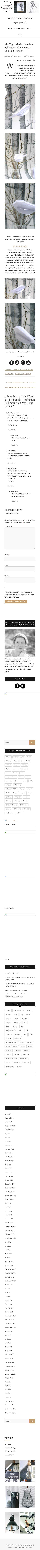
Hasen (8, 773)
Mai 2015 (8, 1389)
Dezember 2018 (10, 1226)
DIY (16, 373)
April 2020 (8, 1168)
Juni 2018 (8, 1246)
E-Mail (7, 565)
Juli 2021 (8, 1137)
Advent (8, 757)
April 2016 (8, 1347)
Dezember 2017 (10, 1269)
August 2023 (9, 1118)
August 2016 (9, 1331)
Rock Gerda (11, 413)
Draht (28, 761)
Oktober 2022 (9, 1129)
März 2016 (8, 1351)
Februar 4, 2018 (18, 56)
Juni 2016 (8, 1339)
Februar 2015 (9, 1401)
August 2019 (9, 1199)
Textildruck (23, 805)
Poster (22, 793)
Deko (15, 761)
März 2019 (8, 1215)
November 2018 (10, 1230)
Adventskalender (19, 757)
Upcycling (26, 809)
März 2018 (8, 1257)
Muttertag (18, 785)
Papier (30, 369)
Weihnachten (10, 813)
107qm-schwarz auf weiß (20, 20)
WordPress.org (9, 1455)
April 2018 (8, 1254)
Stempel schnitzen (11, 805)
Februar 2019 (9, 1219)
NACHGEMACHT (11, 789)
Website (7, 576)
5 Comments (30, 56)
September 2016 (10, 1327)
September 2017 (10, 1281)
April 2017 (8, 1300)
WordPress (28, 1547)
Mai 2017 (8, 1296)
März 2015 (8, 1397)
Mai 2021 (8, 1141)
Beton (29, 757)
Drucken (8, 765)
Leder (24, 781)
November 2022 (10, 1126)
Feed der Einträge (10, 1448)
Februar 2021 (9, 1149)
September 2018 (10, 1238)
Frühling (23, 369)
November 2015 (10, 1366)
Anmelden (8, 1444)
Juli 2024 (8, 1114)
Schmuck (8, 801)
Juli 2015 (8, 1382)
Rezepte (26, 797)
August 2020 (9, 1160)
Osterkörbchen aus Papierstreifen (16, 990)
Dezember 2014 (10, 1409)
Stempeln (26, 801)
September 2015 (10, 1374)
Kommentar (9, 526)
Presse (30, 793)
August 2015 (9, 1378)
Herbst (15, 773)
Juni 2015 (8, 1385)
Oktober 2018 (9, 1234)
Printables (9, 373)
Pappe (15, 793)
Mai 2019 (8, 1207)
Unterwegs (17, 809)
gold (25, 769)
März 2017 (8, 1304)
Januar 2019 (9, 1223)
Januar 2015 (9, 1405)
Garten (8, 769)
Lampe (17, 781)
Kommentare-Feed (10, 1451)
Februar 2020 (9, 1176)
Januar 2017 (9, 1312)
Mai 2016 (8, 1343)
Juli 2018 (8, 1242)
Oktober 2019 (9, 1192)
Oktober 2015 (9, 1370)
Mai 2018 (8, 1250)
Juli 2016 (8, 1335)
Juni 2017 (8, 1292)
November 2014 (10, 1413)
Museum (8, 785)
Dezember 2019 (10, 1184)
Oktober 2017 (9, 1277)
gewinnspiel (17, 769)
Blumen (8, 761)
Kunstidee (9, 781)
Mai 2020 (8, 1164)
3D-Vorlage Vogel (20, 246)
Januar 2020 (9, 1180)
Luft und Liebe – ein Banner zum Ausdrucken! (20, 383)
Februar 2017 (9, 1308)
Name (7, 554)
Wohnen (19, 813)
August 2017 (9, 1285)
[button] (11, 362)
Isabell (8, 56)
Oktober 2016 (9, 1323)
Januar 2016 (9, 1358)
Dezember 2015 (10, 1362)
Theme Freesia (12, 1547)
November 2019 (10, 1188)
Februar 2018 (9, 1261)
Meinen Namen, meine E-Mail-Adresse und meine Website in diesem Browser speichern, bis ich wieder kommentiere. (20, 594)
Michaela (11, 468)
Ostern (29, 789)
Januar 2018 (9, 1265)
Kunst (28, 777)
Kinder (21, 777)
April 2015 (8, 1393)
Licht (31, 781)
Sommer (17, 801)
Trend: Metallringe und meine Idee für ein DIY (20, 387)
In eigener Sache (11, 777)
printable (8, 797)
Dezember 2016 (10, 1316)
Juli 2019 (8, 1203)
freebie (16, 369)
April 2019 (8, 1211)
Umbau (8, 809)
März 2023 (8, 1122)
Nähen (22, 789)
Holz (22, 773)
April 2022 (8, 1133)
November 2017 (10, 1273)
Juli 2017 (8, 1289)
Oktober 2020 (9, 1157)
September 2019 (10, 1195)
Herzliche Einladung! (11, 973)
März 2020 (8, 1172)
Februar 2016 (9, 1354)
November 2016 (10, 1319)
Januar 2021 (9, 1153)
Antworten (11, 430)
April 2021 (8, 1145)
